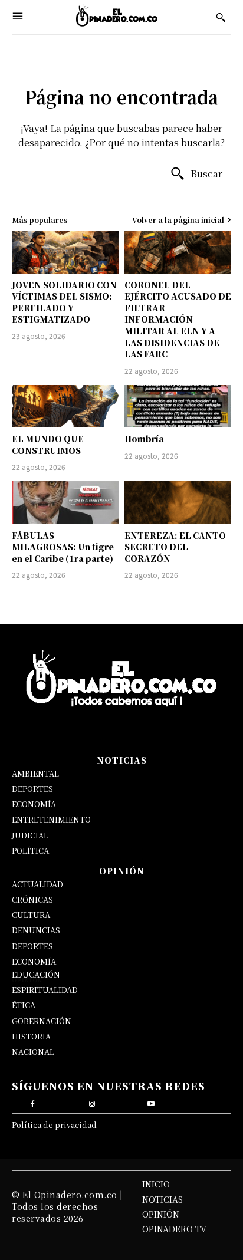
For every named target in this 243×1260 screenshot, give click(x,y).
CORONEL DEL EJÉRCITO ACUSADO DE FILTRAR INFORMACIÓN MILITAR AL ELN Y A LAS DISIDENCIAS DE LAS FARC (177, 319)
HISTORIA (31, 1036)
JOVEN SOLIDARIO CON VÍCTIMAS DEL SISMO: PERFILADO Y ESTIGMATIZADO (64, 302)
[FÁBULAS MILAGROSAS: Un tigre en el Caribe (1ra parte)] (65, 502)
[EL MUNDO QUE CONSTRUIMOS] (65, 406)
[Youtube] (151, 1102)
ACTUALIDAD (37, 884)
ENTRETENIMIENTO (51, 819)
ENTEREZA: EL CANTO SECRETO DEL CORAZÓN (175, 546)
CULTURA (31, 914)
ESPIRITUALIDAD (45, 989)
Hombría (144, 439)
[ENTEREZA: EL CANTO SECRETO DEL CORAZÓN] (177, 502)
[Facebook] (33, 1102)
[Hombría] (177, 406)
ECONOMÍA (34, 804)
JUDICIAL (30, 835)
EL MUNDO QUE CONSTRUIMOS (48, 444)
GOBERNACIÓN (41, 1021)
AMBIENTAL (35, 773)
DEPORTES (32, 788)
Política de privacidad (54, 1124)
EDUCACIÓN (36, 974)
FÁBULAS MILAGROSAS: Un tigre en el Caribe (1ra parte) (63, 546)
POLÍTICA (30, 850)
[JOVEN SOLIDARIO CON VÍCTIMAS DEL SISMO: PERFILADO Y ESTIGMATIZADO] (65, 252)
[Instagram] (92, 1102)
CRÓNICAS (32, 899)
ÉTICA (23, 1005)
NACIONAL (33, 1051)
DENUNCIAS (36, 930)
